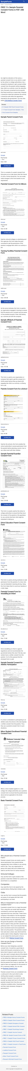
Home (2, 4)
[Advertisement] (14, 28)
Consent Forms (8, 4)
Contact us (14, 1066)
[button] (23, 1)
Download (7, 166)
